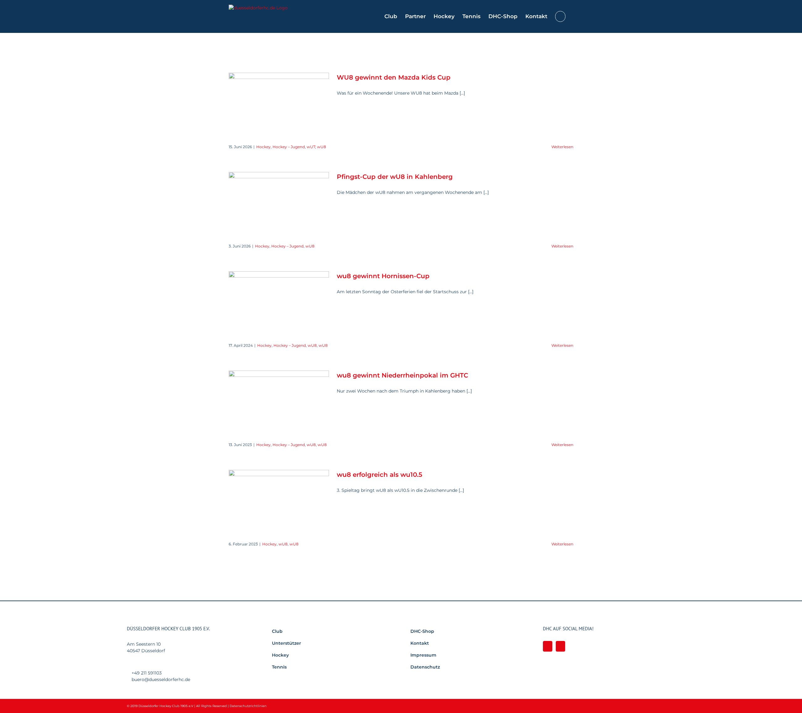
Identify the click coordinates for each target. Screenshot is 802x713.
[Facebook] (547, 646)
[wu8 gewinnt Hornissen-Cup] (279, 303)
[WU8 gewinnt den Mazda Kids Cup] (279, 104)
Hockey (263, 146)
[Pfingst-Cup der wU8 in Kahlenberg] (279, 203)
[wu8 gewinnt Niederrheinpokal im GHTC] (279, 402)
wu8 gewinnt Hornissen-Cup (383, 276)
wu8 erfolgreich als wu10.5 (379, 474)
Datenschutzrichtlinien (248, 706)
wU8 (321, 146)
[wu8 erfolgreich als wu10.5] (279, 501)
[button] (560, 16)
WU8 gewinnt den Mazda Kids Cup (393, 77)
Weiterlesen (562, 146)
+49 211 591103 (147, 673)
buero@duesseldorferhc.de (161, 679)
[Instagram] (560, 646)
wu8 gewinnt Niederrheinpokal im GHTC (402, 375)
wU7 (311, 146)
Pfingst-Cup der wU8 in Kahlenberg (395, 176)
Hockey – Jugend (289, 146)
